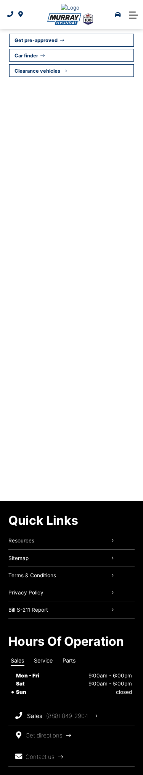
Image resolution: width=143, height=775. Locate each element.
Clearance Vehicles (37, 71)
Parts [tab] (69, 660)
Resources (21, 540)
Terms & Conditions (32, 575)
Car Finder (26, 56)
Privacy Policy (25, 592)
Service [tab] (43, 660)
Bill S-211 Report (28, 610)
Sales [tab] (17, 660)
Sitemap (18, 558)
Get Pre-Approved (36, 40)
